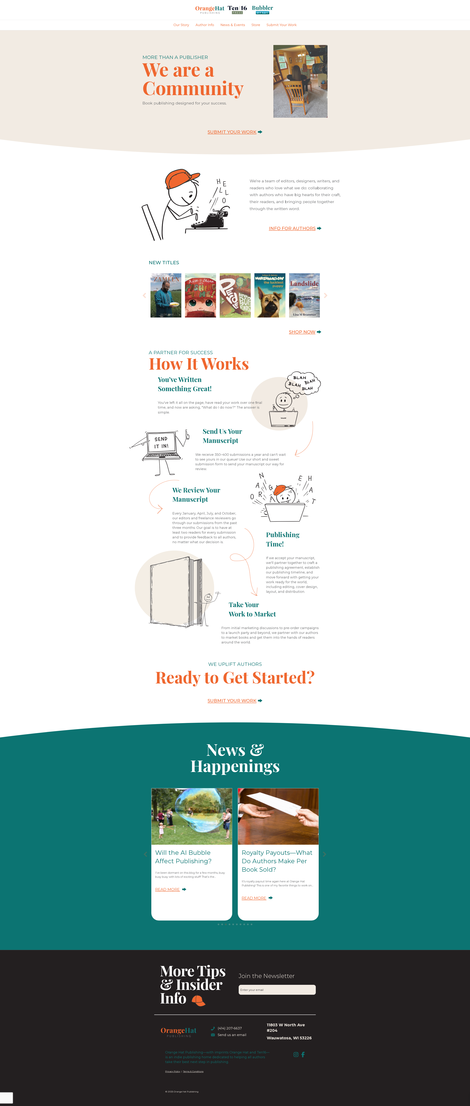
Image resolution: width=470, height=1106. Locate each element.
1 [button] (218, 924)
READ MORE (171, 889)
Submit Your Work (282, 25)
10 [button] (251, 924)
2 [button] (222, 924)
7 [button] (240, 924)
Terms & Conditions (193, 1071)
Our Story (181, 25)
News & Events (232, 25)
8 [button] (244, 924)
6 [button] (237, 924)
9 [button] (248, 924)
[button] (144, 295)
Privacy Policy (172, 1071)
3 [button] (226, 924)
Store (256, 25)
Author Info (205, 25)
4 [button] (229, 924)
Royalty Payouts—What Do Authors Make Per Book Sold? (277, 861)
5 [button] (233, 924)
